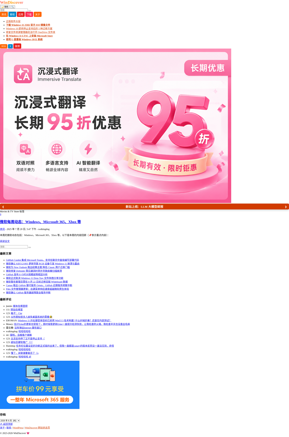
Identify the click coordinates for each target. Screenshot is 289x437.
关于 (37, 14)
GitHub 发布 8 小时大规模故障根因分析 (27, 274)
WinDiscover (11, 2)
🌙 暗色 (4, 7)
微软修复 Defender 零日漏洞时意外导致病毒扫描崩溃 (34, 271)
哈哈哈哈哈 (25, 331)
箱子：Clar (16, 313)
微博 (17, 46)
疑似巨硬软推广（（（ (22, 342)
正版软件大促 (13, 21)
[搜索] (29, 10)
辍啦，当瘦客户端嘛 (21, 335)
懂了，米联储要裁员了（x (25, 353)
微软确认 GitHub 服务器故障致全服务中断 (28, 292)
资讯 (4, 14)
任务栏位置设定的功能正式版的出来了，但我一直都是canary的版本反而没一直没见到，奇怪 (65, 346)
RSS (4, 46)
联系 (8, 427)
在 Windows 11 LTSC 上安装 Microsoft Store (29, 36)
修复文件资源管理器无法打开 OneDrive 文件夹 (30, 32)
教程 (12, 14)
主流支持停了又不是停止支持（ (28, 338)
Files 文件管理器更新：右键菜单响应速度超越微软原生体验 (37, 289)
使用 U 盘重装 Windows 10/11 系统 (24, 39)
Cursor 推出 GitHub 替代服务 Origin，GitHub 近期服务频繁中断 (39, 285)
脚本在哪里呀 (20, 306)
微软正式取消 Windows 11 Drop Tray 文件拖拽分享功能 (34, 278)
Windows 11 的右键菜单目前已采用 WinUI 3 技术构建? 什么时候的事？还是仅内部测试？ (64, 320)
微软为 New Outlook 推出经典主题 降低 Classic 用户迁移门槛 (38, 267)
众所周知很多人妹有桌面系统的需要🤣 (31, 317)
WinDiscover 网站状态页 (37, 427)
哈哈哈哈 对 (25, 356)
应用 (20, 14)
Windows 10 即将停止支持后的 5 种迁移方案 (29, 28)
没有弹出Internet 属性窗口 (28, 327)
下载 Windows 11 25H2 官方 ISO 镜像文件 (28, 25)
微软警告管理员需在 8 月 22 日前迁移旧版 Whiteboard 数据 (37, 281)
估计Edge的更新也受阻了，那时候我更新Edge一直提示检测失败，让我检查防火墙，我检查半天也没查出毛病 (72, 324)
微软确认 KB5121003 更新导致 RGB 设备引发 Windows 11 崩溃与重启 (42, 263)
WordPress (18, 427)
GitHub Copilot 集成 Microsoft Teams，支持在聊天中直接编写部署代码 (42, 260)
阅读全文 (5, 241)
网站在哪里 (17, 309)
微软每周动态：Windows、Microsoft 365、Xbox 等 (40, 222)
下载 (29, 14)
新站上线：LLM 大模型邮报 (144, 206)
